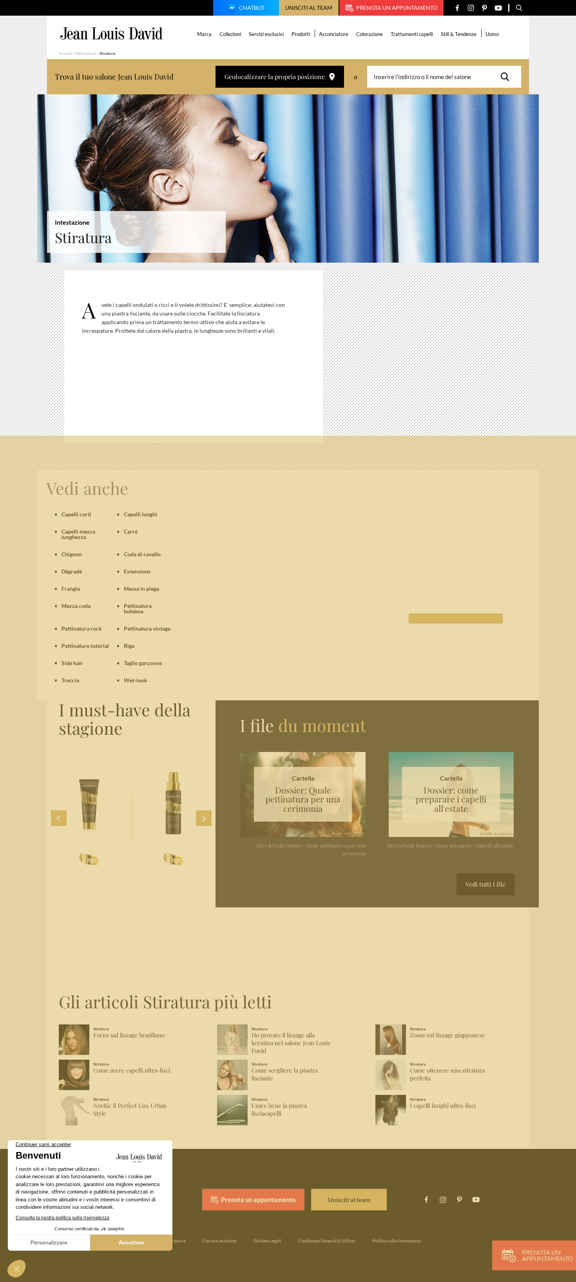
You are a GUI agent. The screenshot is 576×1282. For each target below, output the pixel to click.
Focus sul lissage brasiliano (129, 1035)
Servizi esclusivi (266, 34)
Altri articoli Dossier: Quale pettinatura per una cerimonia (311, 849)
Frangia (71, 588)
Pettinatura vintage (147, 628)
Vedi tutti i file (485, 884)
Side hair (72, 663)
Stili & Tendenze (458, 34)
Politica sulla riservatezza (396, 1240)
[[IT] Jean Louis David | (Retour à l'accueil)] (111, 33)
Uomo (492, 34)
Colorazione (369, 34)
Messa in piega (141, 588)
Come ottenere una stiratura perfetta (447, 1074)
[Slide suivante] (204, 818)
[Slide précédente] (59, 818)
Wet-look (135, 680)
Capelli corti (76, 514)
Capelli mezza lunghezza (78, 534)
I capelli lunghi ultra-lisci (443, 1105)
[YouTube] (498, 8)
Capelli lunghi (140, 514)
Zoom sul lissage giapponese (447, 1035)
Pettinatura (86, 53)
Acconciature (333, 34)
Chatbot (251, 7)
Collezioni (230, 34)
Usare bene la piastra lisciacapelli (279, 1109)
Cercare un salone (220, 1240)
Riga (129, 645)
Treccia (70, 680)
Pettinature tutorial (85, 645)
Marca (204, 34)
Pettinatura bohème (138, 608)
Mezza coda (76, 605)
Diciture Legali (267, 1240)
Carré (131, 531)
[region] (199, 360)
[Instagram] (471, 8)
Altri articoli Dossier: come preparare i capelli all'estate (450, 845)
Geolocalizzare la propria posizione (275, 76)
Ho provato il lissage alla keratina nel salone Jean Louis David (291, 1043)
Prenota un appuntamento (396, 7)
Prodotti (301, 34)
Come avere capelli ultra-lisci (131, 1070)
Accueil (65, 53)
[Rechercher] (507, 77)
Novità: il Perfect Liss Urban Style (130, 1109)
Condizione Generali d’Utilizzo (326, 1240)
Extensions (137, 571)
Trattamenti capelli (412, 34)
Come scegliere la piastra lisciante (285, 1074)
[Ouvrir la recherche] (519, 8)
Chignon (72, 554)
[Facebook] (457, 8)
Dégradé (72, 571)
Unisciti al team (308, 7)
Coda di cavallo (142, 554)
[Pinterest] (484, 8)
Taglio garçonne (143, 663)
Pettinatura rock (82, 628)
